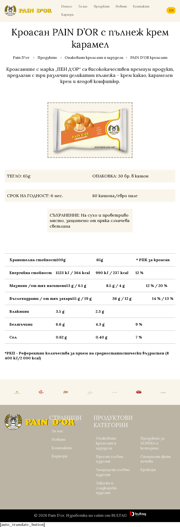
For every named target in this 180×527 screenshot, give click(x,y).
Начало (66, 6)
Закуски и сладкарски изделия (106, 488)
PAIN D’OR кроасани (148, 57)
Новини (121, 6)
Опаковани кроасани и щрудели (94, 57)
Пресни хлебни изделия (109, 459)
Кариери (67, 15)
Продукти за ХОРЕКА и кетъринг (152, 443)
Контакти (141, 6)
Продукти (101, 6)
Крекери (148, 469)
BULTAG (119, 515)
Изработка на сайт (85, 515)
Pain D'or (21, 57)
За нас (83, 6)
